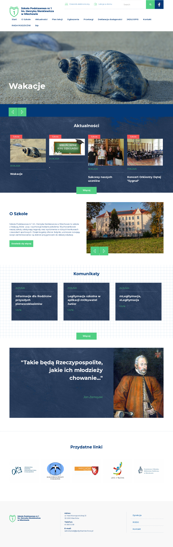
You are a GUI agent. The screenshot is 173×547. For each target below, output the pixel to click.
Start (14, 19)
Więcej (86, 190)
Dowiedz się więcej (21, 243)
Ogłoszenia (73, 19)
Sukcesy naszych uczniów (100, 179)
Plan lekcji (57, 19)
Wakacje (27, 86)
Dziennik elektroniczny (79, 4)
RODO (136, 522)
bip (37, 25)
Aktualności (41, 19)
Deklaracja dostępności (110, 19)
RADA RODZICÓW (21, 25)
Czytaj (18, 310)
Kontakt (147, 19)
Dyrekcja (137, 515)
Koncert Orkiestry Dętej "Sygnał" (144, 179)
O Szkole (26, 19)
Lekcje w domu (105, 4)
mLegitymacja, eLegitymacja (130, 298)
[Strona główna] (31, 13)
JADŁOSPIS (133, 19)
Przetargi (88, 19)
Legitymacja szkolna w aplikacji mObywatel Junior (84, 300)
